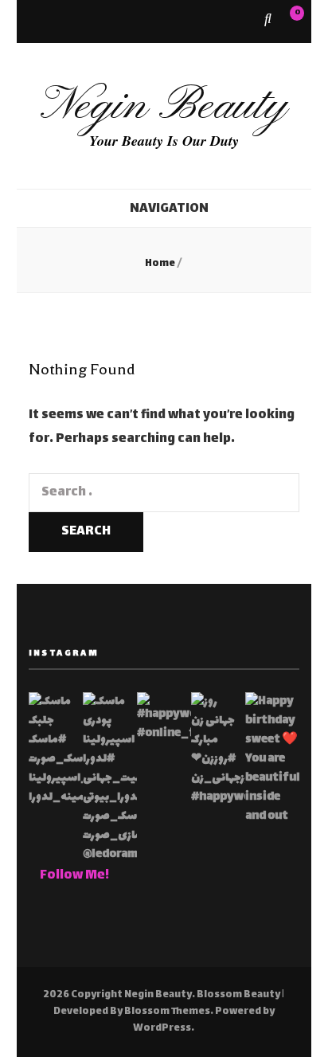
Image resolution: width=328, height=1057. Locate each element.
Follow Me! (74, 875)
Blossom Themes (167, 1011)
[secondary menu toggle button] (34, 21)
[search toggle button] (267, 21)
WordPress (162, 1028)
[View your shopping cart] (289, 20)
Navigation (169, 209)
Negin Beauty (164, 106)
